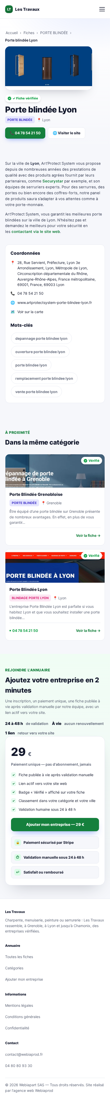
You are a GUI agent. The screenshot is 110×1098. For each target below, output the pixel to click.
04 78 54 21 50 (30, 293)
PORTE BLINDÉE (54, 32)
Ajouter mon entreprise (24, 979)
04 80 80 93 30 (18, 1065)
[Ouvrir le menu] (102, 9)
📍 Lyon (43, 120)
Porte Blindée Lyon (28, 589)
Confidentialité (17, 1028)
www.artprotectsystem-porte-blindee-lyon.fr (54, 302)
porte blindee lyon (31, 365)
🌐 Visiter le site (66, 133)
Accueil (12, 32)
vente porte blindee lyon (36, 391)
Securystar (52, 181)
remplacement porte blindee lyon (44, 378)
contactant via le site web (36, 231)
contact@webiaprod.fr (24, 1054)
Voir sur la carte (30, 312)
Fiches (29, 32)
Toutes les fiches (19, 957)
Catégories (14, 968)
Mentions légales (19, 1005)
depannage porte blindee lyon (41, 338)
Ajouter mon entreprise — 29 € (55, 824)
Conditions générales (22, 1016)
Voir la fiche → (88, 535)
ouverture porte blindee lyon (40, 352)
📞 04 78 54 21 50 (25, 133)
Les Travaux (23, 9)
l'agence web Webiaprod (32, 1090)
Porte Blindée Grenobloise (36, 494)
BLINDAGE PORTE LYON (30, 598)
